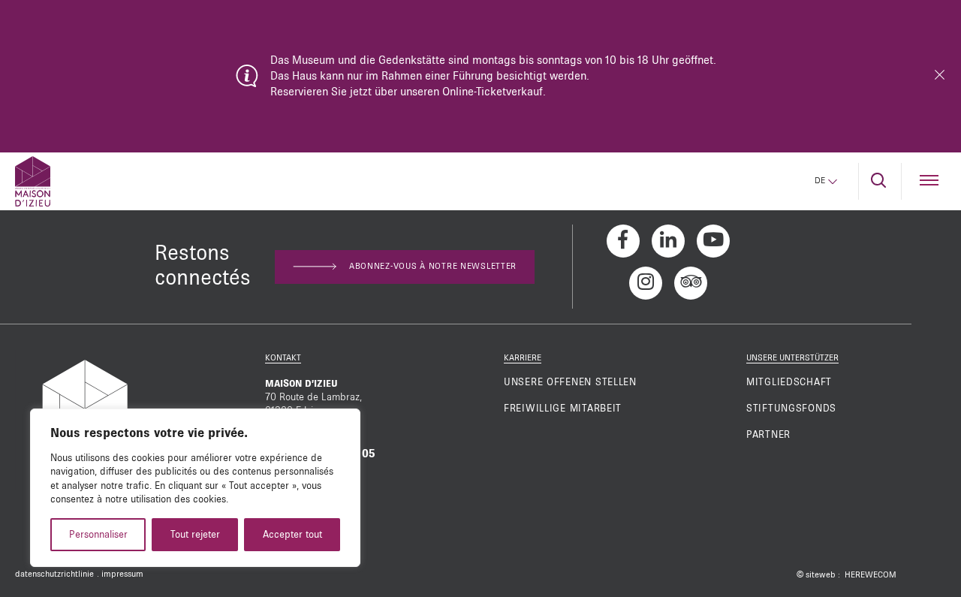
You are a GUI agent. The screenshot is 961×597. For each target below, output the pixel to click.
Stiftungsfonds (791, 408)
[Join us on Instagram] (645, 283)
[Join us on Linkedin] (668, 241)
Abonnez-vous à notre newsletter (433, 266)
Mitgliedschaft (789, 382)
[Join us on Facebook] (623, 241)
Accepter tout (292, 534)
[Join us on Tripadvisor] (690, 283)
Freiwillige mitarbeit (563, 408)
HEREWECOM (870, 575)
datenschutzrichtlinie (54, 574)
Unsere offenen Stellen (570, 382)
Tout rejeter (195, 534)
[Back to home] (32, 181)
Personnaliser (98, 534)
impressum (122, 574)
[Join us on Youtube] (713, 241)
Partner (768, 435)
